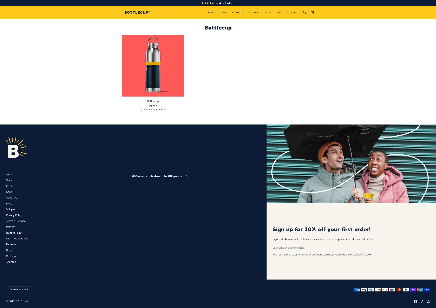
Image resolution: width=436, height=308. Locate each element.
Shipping (11, 209)
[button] (223, 12)
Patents (10, 226)
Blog (9, 250)
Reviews (11, 244)
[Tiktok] (421, 301)
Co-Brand (11, 256)
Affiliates (11, 261)
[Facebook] (415, 301)
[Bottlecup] (153, 66)
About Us (11, 197)
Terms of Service (356, 254)
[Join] (425, 248)
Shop (9, 191)
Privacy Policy (335, 254)
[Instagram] (428, 301)
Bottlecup (15, 301)
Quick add (152, 92)
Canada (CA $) (17, 289)
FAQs (9, 203)
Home (9, 186)
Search (10, 180)
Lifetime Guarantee (17, 238)
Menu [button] (9, 174)
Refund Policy (14, 232)
